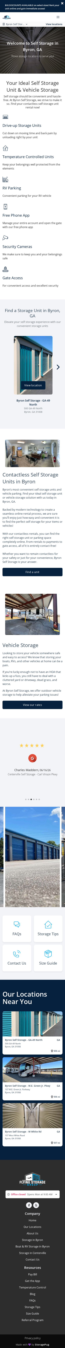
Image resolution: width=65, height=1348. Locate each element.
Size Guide (32, 1313)
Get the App (32, 1281)
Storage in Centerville (32, 1253)
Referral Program (33, 1320)
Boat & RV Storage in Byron (33, 1246)
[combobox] (33, 1194)
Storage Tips (32, 1307)
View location (33, 385)
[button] (25, 799)
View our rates (32, 705)
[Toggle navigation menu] (59, 17)
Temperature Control (32, 1287)
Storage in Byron (32, 1240)
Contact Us (33, 1259)
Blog (32, 1294)
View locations (54, 24)
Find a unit (32, 572)
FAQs (32, 1300)
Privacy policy (32, 1338)
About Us (32, 1233)
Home (32, 1220)
